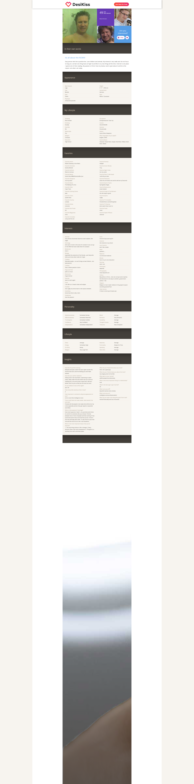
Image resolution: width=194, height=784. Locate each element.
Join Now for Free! (121, 4)
